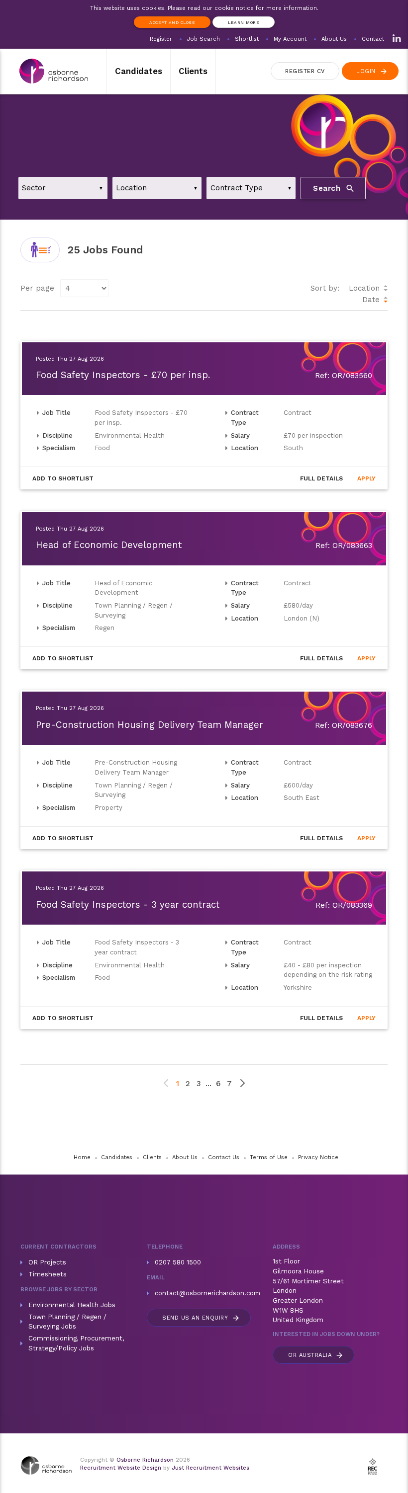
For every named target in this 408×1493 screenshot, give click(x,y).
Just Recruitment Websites (210, 1468)
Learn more (243, 22)
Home (82, 1157)
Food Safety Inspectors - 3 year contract (127, 904)
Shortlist (247, 39)
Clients (193, 71)
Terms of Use (269, 1157)
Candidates (138, 71)
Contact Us (223, 1157)
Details (321, 478)
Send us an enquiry (201, 1318)
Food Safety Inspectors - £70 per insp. (123, 375)
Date (371, 299)
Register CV (305, 71)
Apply (366, 478)
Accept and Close (172, 22)
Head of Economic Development (109, 545)
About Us (334, 39)
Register (161, 39)
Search (334, 188)
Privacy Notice (318, 1157)
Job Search (203, 39)
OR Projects (47, 1262)
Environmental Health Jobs (71, 1305)
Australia (316, 1355)
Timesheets (47, 1274)
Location (364, 288)
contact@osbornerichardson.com (207, 1293)
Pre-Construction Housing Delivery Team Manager (149, 724)
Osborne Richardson (145, 1460)
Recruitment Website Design (120, 1468)
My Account (290, 39)
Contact (373, 39)
